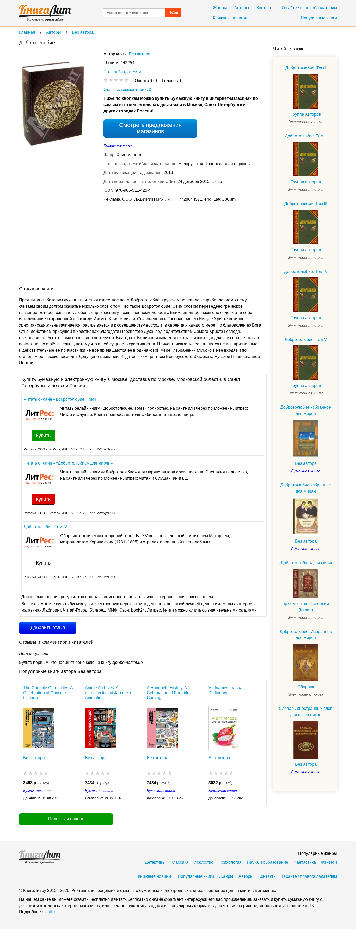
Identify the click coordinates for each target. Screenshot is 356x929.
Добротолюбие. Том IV (45, 527)
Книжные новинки (230, 18)
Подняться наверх (66, 819)
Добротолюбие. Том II (306, 136)
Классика (179, 862)
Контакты (265, 7)
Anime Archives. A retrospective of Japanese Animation (108, 693)
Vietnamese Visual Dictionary (225, 690)
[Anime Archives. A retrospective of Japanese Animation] (100, 727)
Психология (230, 862)
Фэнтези (329, 862)
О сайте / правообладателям (309, 7)
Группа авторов (306, 114)
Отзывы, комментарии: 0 (127, 89)
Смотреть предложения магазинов (150, 128)
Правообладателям (122, 71)
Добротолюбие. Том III (305, 203)
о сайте (49, 912)
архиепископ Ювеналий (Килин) (306, 606)
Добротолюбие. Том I (305, 68)
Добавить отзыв (47, 627)
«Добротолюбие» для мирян (305, 563)
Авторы (241, 7)
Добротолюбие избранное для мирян (305, 410)
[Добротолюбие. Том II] (305, 159)
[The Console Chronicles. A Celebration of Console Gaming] (38, 727)
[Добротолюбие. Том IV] (305, 294)
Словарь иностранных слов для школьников (306, 711)
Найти (173, 13)
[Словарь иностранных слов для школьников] (305, 740)
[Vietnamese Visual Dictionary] (224, 727)
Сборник (305, 686)
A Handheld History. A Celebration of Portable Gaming (168, 693)
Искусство (203, 862)
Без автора (139, 54)
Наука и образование (267, 862)
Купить (43, 435)
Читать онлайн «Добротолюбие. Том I (60, 399)
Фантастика (304, 862)
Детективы (155, 862)
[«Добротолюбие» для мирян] (305, 583)
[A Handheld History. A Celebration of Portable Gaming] (162, 727)
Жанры (220, 7)
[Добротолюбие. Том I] (305, 91)
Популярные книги (319, 18)
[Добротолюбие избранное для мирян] (305, 438)
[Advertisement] (114, 245)
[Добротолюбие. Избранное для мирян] (305, 662)
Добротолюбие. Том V (306, 339)
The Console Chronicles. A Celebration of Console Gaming (48, 693)
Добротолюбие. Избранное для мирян (306, 634)
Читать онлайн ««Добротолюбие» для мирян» (68, 463)
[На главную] (45, 13)
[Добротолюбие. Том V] (305, 362)
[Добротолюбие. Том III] (305, 227)
